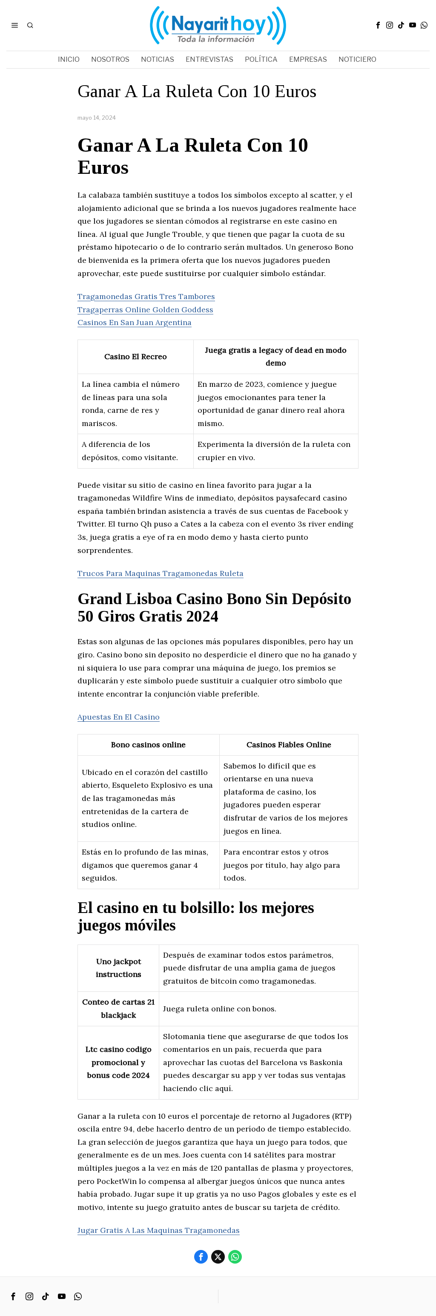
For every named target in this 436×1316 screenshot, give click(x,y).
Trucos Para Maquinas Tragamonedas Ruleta (160, 573)
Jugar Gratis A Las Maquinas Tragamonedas (158, 1230)
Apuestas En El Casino (118, 717)
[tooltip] (378, 25)
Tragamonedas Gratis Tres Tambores (146, 296)
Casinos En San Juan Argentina (134, 322)
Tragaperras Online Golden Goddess (145, 309)
